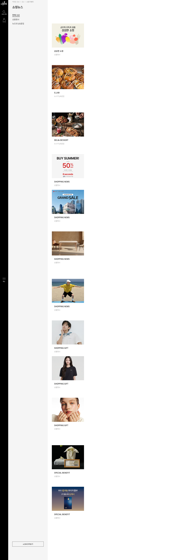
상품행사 (15, 19)
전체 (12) (16, 15)
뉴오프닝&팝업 (18, 23)
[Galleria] (4, 3)
